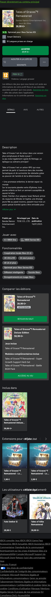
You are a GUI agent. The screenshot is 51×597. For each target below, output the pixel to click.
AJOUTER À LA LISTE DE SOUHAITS (21, 62)
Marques (35, 588)
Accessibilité (24, 595)
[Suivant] (46, 439)
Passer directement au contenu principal (19, 1)
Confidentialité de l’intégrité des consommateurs (24, 571)
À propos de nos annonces (27, 591)
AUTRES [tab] (40, 109)
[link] (14, 411)
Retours (19, 557)
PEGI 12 (16, 74)
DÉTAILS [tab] (10, 109)
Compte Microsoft (25, 554)
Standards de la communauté (29, 547)
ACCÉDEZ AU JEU (25, 375)
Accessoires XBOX (9, 543)
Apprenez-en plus (40, 89)
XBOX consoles (7, 540)
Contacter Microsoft (9, 574)
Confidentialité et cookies (28, 584)
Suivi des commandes (34, 557)
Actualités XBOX (26, 543)
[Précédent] (40, 439)
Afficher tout (31, 438)
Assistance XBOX (42, 543)
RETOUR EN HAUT (25, 319)
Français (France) (8, 564)
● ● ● (44, 62)
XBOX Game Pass (34, 540)
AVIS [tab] (26, 109)
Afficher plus (7, 209)
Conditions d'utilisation (19, 588)
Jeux (2, 560)
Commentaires (7, 547)
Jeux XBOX (20, 540)
